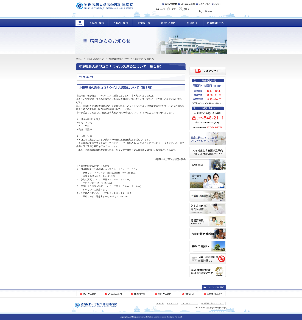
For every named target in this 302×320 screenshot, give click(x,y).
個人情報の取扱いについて (212, 303)
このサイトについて (189, 303)
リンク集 (160, 303)
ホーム (79, 59)
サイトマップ (172, 303)
